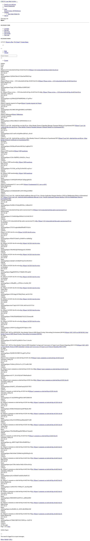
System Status (24, 42)
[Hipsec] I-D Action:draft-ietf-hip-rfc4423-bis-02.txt (43, 70)
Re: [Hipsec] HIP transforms (24, 162)
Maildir (6, 539)
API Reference (16, 11)
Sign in (6, 15)
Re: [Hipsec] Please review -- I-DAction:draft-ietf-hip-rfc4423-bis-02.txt (61, 92)
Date (5, 51)
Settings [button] (6, 12)
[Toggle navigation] (1, 48)
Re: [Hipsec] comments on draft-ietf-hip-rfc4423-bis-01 (46, 447)
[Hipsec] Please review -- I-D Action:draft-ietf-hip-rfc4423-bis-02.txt (58, 81)
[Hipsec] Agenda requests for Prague (31, 103)
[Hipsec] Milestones (17, 114)
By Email (17, 42)
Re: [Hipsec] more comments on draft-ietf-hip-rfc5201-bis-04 (51, 369)
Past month (7, 33)
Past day (6, 30)
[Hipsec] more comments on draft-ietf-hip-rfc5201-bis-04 (48, 358)
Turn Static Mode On (14, 14)
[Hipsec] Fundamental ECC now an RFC (35, 184)
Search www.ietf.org (10, 4)
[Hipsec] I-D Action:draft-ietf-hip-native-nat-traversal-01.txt (50, 210)
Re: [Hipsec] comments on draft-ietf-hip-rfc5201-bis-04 (46, 402)
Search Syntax (8, 11)
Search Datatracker (9, 6)
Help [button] (5, 9)
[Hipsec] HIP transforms (21, 151)
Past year (6, 35)
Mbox (2, 539)
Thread (6, 52)
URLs (10, 539)
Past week (7, 32)
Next (8, 526)
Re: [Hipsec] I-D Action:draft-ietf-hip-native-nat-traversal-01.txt (53, 221)
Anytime (6, 28)
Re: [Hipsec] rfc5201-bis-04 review (30, 243)
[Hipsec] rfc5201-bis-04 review (27, 232)
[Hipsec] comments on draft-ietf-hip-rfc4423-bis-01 (43, 436)
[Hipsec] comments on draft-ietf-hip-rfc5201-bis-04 (43, 391)
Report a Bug (9, 42)
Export (6, 60)
